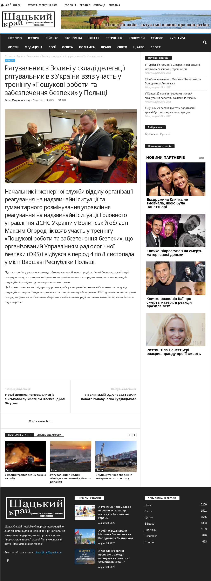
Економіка (73, 38)
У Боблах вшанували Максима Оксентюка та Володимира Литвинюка (173, 81)
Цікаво (138, 47)
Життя (94, 38)
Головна (70, 5)
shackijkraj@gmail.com (48, 552)
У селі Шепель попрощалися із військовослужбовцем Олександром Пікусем (35, 398)
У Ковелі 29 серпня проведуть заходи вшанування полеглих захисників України (170, 95)
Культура (177, 38)
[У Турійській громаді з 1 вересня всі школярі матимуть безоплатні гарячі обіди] (85, 512)
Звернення (114, 38)
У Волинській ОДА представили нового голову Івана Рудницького (108, 396)
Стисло (157, 38)
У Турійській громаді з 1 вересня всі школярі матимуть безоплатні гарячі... (114, 512)
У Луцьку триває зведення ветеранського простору (113, 476)
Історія (34, 38)
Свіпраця (99, 5)
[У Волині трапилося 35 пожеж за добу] (25, 456)
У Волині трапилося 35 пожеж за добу (25, 476)
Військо (52, 38)
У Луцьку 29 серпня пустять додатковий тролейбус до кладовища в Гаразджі (170, 110)
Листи (13, 47)
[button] (204, 42)
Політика (87, 47)
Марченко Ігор (21, 100)
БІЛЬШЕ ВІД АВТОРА (49, 434)
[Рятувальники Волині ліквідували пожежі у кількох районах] (70, 456)
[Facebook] (8, 560)
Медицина (33, 47)
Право (106, 47)
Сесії (52, 47)
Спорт (156, 47)
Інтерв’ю (15, 38)
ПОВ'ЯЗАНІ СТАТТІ (19, 434)
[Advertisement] (70, 368)
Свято (122, 47)
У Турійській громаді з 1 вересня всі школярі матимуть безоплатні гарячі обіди (172, 67)
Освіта (67, 47)
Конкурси (137, 38)
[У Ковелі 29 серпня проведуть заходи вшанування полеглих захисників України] (85, 556)
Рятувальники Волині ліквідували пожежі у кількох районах (70, 478)
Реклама (114, 5)
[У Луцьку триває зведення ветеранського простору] (116, 456)
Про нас (85, 5)
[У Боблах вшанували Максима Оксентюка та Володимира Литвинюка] (85, 536)
